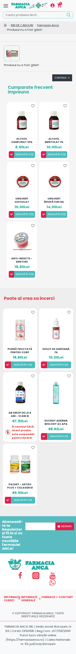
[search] (68, 14)
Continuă (60, 77)
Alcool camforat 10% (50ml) (21, 140)
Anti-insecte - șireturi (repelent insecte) (21, 260)
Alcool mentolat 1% (54, 140)
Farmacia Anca (48, 25)
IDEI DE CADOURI (22, 25)
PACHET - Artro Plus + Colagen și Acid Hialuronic (20, 486)
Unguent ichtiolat (22, 200)
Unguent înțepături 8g (54, 200)
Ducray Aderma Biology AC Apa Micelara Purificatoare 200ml (56, 422)
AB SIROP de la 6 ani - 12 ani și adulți (20, 414)
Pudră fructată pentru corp (20, 350)
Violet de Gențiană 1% (56, 350)
